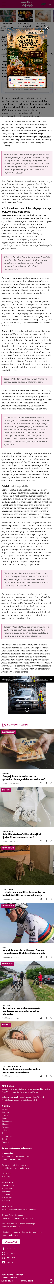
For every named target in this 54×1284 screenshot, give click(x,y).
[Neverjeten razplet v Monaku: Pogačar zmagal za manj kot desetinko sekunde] (27, 923)
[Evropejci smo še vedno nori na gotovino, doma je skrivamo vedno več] (27, 749)
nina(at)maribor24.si (10, 1235)
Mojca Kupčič (7, 1189)
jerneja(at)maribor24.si (11, 1227)
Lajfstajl (5, 1130)
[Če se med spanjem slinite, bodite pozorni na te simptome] (27, 1041)
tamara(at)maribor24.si (11, 1218)
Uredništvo (6, 1174)
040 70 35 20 (28, 1218)
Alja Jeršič (6, 1201)
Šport (4, 1118)
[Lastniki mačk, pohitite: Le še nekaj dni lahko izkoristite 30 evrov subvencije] (27, 865)
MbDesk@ (6, 1177)
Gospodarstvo (7, 1121)
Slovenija (5, 1112)
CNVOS (46, 137)
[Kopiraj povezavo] (50, 783)
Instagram (11, 1258)
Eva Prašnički (7, 1195)
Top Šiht (5, 1139)
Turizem (5, 1133)
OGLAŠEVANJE (11, 1242)
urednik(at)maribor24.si (11, 1160)
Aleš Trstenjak (7, 1198)
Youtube (10, 1262)
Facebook (10, 1249)
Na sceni (5, 1127)
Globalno (5, 1124)
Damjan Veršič (8, 1186)
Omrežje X (11, 1253)
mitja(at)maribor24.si (20, 1168)
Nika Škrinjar (7, 1192)
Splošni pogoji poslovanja (12, 1274)
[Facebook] (46, 783)
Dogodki (5, 1142)
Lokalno (5, 1109)
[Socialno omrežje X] (41, 783)
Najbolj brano (27, 1281)
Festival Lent (7, 1136)
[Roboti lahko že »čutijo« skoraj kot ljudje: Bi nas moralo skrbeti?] (27, 807)
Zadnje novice (7, 1281)
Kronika (5, 1115)
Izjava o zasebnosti (9, 1277)
